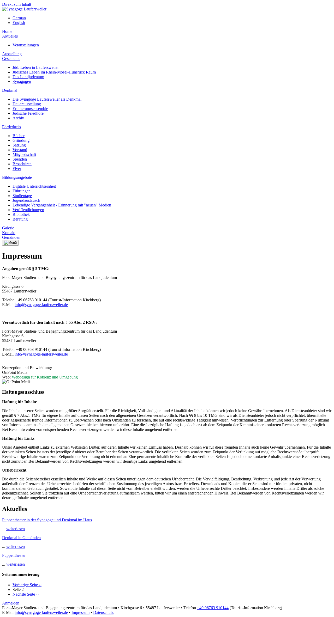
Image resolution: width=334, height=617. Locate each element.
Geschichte (11, 58)
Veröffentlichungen (28, 209)
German (19, 18)
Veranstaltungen (26, 45)
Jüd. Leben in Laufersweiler (36, 67)
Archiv (18, 118)
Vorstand (20, 150)
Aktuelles (10, 36)
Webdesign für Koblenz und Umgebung (45, 377)
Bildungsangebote (17, 177)
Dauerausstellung (27, 104)
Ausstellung (12, 54)
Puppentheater (14, 555)
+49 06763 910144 (213, 608)
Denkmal (9, 90)
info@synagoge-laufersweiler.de (41, 304)
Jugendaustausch (26, 200)
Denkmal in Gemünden (21, 537)
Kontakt (8, 232)
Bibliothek (21, 214)
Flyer (17, 168)
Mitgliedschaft (24, 154)
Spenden (20, 159)
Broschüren (22, 164)
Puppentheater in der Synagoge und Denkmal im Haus (47, 520)
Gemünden (11, 237)
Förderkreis (11, 127)
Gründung (21, 140)
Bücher (19, 135)
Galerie (8, 228)
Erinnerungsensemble (30, 108)
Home (7, 31)
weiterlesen (15, 529)
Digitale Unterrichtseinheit (34, 186)
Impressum (80, 612)
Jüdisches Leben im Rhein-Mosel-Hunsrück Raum (54, 72)
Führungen (22, 191)
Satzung (19, 145)
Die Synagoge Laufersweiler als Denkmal (47, 99)
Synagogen (22, 81)
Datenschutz (103, 612)
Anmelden (10, 603)
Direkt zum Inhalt (16, 4)
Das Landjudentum (28, 77)
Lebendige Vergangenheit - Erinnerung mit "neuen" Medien (62, 205)
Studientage (22, 195)
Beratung (20, 219)
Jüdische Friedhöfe (28, 113)
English (19, 22)
